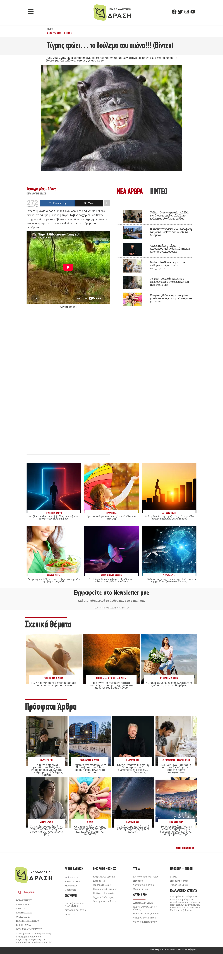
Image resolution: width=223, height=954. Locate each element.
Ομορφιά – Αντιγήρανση (146, 913)
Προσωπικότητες (179, 880)
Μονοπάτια (101, 678)
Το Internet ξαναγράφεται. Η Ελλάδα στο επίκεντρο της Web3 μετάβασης (111, 580)
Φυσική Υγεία (140, 888)
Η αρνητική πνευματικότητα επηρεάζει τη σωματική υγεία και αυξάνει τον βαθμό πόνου (111, 685)
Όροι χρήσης (22, 916)
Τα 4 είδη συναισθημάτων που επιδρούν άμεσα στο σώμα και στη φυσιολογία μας (169, 281)
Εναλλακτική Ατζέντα (183, 891)
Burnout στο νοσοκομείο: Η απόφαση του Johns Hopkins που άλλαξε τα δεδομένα (171, 232)
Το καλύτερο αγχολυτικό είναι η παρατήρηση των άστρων (133, 829)
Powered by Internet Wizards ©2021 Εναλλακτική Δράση (172, 949)
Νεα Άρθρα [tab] (130, 192)
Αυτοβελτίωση (169, 760)
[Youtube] (192, 11)
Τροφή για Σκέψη (179, 884)
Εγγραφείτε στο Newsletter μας (111, 592)
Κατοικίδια (99, 880)
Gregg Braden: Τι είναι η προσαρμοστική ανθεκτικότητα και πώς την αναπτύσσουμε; (170, 248)
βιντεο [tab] (158, 192)
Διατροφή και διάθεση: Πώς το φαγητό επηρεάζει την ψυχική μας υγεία (54, 580)
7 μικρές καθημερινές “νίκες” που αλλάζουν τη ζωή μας (111, 517)
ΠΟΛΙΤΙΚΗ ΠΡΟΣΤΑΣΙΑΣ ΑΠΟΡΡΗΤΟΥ (111, 607)
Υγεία (136, 869)
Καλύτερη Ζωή (46, 760)
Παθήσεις (138, 880)
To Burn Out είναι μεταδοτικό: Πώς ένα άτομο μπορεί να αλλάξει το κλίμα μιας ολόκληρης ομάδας (169, 215)
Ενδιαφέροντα (46, 822)
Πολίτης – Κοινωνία (103, 892)
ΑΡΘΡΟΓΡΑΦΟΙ (23, 904)
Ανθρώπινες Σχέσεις (104, 876)
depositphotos (24, 900)
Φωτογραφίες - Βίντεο (59, 33)
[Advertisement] (68, 355)
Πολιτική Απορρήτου (27, 920)
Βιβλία (90, 822)
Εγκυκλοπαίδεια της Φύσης (145, 908)
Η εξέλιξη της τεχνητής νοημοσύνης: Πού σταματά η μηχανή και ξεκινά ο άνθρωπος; (169, 580)
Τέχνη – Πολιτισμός (103, 897)
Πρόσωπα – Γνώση (181, 869)
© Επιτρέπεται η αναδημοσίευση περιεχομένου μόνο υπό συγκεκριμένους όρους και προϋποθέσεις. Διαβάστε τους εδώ (34, 938)
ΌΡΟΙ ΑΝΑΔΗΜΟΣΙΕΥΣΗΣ (29, 929)
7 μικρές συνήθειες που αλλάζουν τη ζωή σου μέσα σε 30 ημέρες (169, 684)
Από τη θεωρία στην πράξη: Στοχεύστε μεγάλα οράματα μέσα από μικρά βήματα (169, 517)
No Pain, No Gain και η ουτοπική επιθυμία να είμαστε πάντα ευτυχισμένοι (168, 265)
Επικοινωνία (23, 925)
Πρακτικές (70, 889)
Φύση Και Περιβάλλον (145, 921)
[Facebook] (174, 11)
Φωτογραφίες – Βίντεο (105, 901)
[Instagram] (186, 11)
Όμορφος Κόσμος (104, 869)
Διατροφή (71, 896)
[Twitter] (180, 11)
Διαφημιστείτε (24, 912)
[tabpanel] (154, 256)
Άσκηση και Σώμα (143, 902)
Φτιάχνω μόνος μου (144, 917)
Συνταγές (70, 913)
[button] (31, 11)
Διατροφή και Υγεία (75, 909)
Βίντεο (50, 29)
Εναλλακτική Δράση (36, 194)
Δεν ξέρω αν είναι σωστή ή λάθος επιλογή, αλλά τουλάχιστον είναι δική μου (53, 517)
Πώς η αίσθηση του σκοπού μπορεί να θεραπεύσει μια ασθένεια (53, 684)
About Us (21, 908)
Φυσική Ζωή (140, 895)
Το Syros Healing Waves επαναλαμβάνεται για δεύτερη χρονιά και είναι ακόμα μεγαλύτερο (176, 830)
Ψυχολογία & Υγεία (53, 678)
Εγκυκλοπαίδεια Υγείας (145, 876)
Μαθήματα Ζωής (102, 884)
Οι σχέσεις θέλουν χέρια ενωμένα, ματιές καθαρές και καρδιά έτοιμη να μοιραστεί (171, 298)
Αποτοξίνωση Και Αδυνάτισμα (74, 904)
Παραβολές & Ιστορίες (105, 888)
